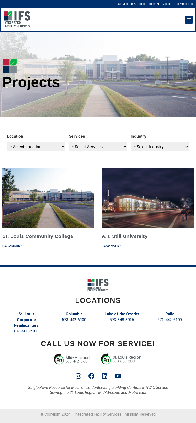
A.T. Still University (124, 236)
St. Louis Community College (37, 236)
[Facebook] (92, 376)
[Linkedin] (105, 376)
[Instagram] (78, 376)
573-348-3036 (122, 319)
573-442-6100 (74, 319)
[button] (189, 20)
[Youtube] (118, 376)
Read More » (12, 245)
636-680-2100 (26, 331)
